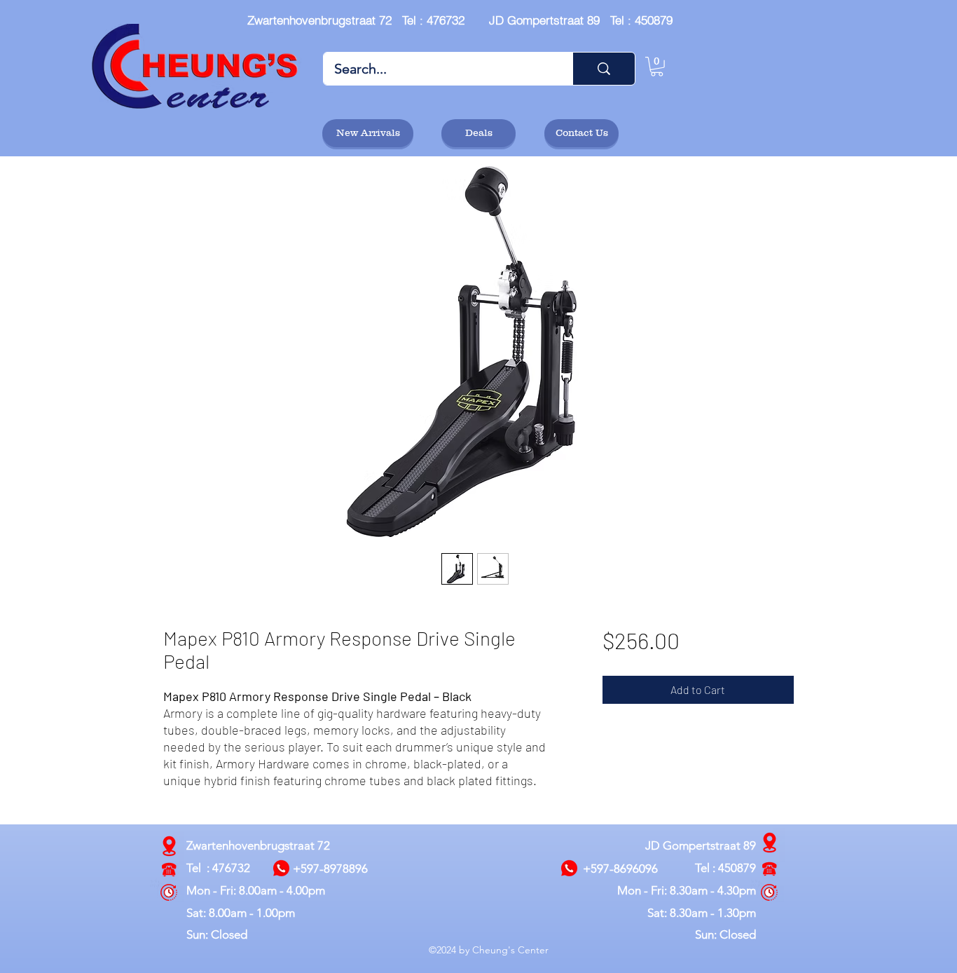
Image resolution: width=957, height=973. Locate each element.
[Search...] (603, 69)
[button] (656, 66)
